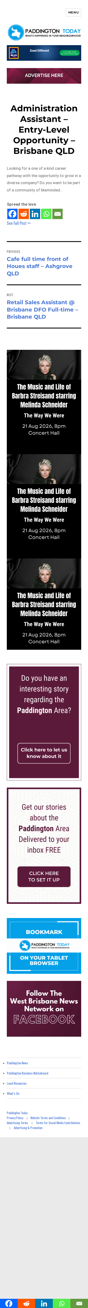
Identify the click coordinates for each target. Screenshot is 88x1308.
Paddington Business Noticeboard (27, 1072)
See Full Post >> (19, 223)
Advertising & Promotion (28, 1127)
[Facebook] (12, 214)
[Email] (57, 214)
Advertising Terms (17, 1122)
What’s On (13, 1093)
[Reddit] (24, 214)
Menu (73, 12)
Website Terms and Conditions (48, 1117)
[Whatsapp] (46, 214)
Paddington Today (17, 1112)
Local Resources (17, 1083)
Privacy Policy (15, 1117)
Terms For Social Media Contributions (58, 1122)
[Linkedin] (35, 214)
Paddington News (17, 1062)
